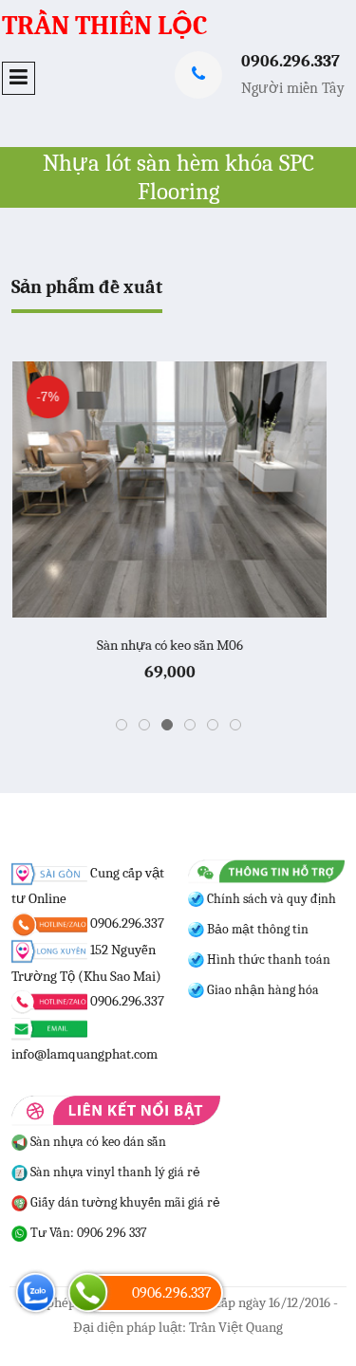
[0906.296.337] (87, 1292)
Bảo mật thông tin (256, 929)
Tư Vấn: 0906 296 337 (87, 1233)
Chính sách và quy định (270, 899)
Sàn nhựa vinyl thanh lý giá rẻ (114, 1172)
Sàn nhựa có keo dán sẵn (97, 1142)
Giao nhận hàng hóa (261, 990)
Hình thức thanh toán (267, 959)
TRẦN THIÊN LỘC (104, 25)
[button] (121, 724)
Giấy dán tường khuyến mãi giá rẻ (124, 1202)
